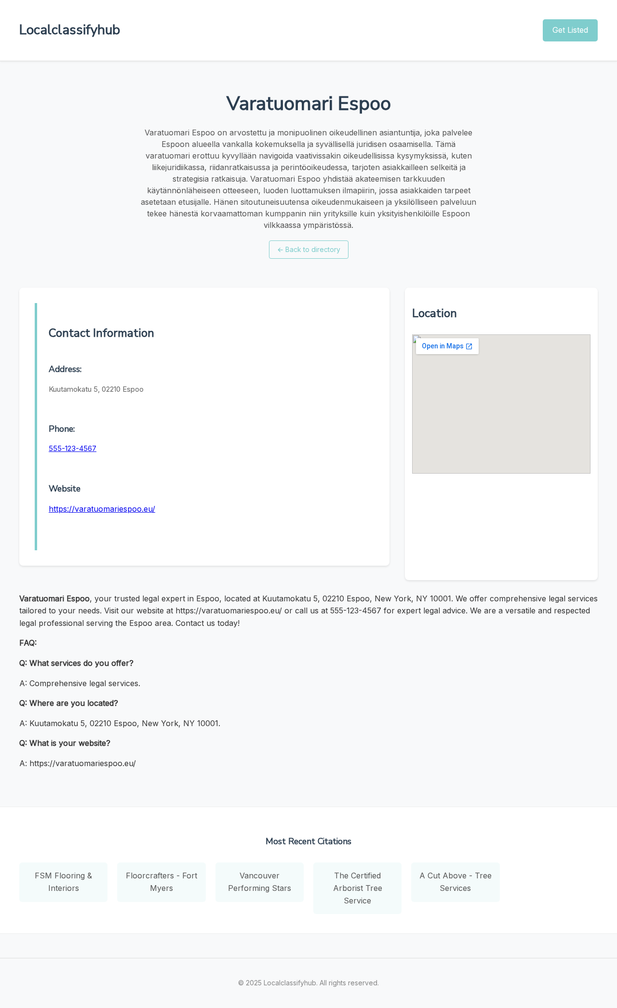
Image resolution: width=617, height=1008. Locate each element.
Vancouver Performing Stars (259, 882)
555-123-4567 (72, 448)
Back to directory (308, 249)
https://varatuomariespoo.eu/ (102, 509)
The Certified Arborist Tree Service (357, 888)
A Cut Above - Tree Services (455, 882)
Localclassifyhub (69, 30)
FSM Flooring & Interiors (63, 882)
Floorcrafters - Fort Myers (161, 882)
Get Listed (570, 30)
